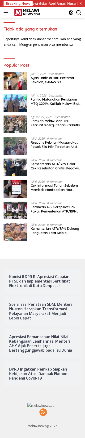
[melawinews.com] (26, 13)
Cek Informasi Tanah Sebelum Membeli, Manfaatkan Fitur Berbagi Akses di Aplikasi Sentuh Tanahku (54, 187)
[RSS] (43, 412)
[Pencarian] (78, 13)
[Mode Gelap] (71, 13)
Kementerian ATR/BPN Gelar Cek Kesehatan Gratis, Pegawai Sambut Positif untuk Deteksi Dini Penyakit (55, 166)
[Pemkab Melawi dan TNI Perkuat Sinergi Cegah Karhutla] (15, 124)
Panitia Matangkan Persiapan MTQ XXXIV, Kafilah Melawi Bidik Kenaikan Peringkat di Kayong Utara (56, 101)
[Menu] (7, 13)
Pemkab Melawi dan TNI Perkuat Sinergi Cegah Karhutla (55, 123)
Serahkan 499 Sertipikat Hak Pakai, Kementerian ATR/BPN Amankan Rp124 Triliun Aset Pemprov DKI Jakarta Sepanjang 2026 (53, 209)
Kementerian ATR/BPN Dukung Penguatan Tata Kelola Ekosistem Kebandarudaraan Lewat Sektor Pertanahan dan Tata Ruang (55, 230)
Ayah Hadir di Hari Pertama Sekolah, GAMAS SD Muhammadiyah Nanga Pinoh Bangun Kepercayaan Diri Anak (55, 80)
